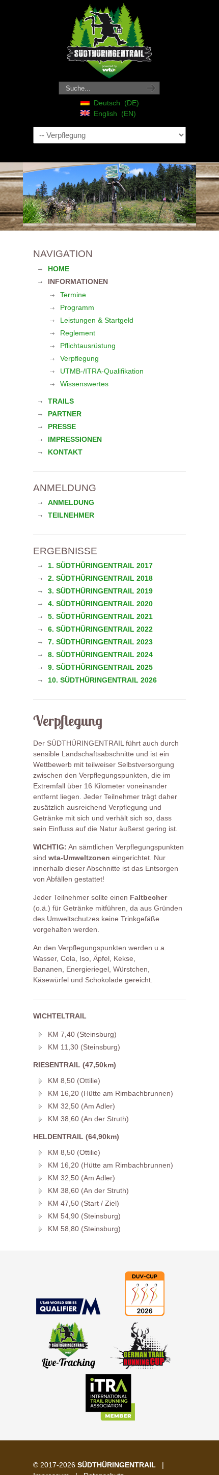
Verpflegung (79, 358)
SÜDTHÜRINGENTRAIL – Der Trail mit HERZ (109, 41)
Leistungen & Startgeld (96, 320)
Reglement (77, 333)
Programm (77, 307)
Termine (73, 295)
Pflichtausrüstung (88, 346)
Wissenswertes (84, 384)
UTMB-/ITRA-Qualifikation (102, 371)
